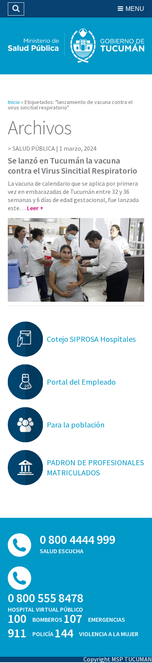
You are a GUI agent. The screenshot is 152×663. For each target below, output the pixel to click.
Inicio (14, 102)
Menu (134, 8)
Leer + (35, 208)
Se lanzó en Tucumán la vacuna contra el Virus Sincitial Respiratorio (72, 165)
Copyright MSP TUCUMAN (117, 659)
